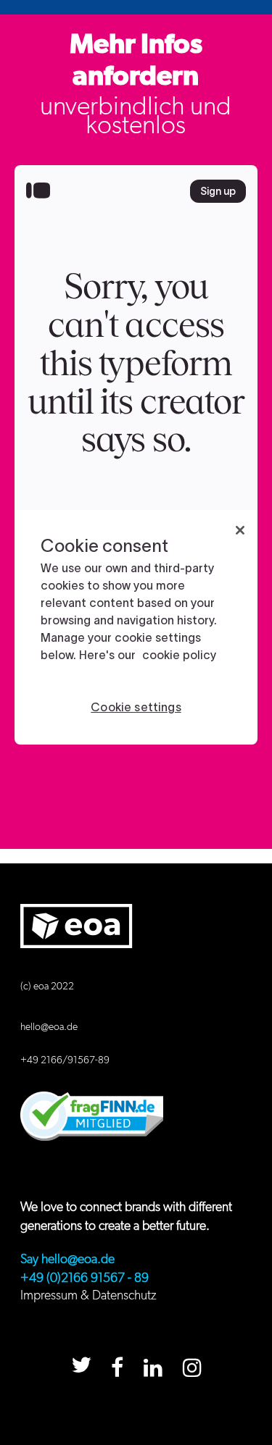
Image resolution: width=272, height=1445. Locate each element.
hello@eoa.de (49, 1027)
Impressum (49, 1295)
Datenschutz (124, 1295)
